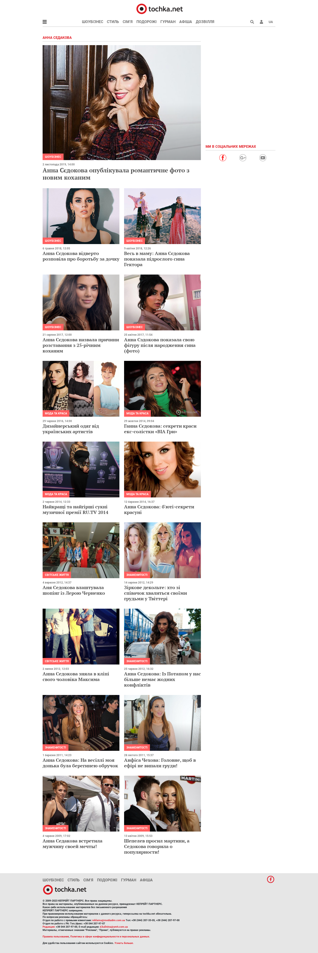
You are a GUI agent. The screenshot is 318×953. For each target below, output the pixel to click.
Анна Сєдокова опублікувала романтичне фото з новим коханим (116, 173)
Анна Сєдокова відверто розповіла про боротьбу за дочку (81, 256)
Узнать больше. (124, 943)
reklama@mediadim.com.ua (108, 920)
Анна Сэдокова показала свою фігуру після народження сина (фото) (160, 345)
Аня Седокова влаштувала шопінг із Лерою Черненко (74, 590)
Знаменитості (137, 575)
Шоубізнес (92, 22)
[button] (261, 22)
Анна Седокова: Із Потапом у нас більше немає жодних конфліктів (162, 679)
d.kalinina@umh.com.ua (114, 926)
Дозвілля (205, 22)
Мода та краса (56, 413)
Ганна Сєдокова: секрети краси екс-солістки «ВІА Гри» (160, 429)
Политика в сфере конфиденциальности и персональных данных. (110, 936)
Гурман (168, 22)
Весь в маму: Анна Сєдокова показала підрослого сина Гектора (157, 259)
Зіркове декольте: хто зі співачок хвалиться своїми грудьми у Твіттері (155, 593)
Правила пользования (56, 936)
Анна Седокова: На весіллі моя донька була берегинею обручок (80, 763)
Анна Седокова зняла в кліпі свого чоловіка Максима (76, 676)
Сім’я (128, 22)
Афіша (185, 22)
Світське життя (57, 575)
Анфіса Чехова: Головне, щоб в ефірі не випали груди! (160, 763)
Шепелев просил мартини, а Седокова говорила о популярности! (156, 846)
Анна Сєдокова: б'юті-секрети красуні (159, 509)
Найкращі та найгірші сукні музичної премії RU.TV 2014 (75, 509)
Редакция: (49, 926)
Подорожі (146, 22)
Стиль (113, 22)
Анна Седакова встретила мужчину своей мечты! (72, 843)
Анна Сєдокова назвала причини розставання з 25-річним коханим (81, 345)
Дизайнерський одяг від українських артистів (71, 429)
